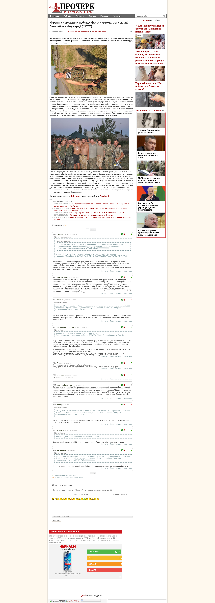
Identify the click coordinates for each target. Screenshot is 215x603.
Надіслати (56, 520)
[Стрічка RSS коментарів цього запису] (66, 225)
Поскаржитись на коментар (121, 271)
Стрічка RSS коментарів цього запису (69, 477)
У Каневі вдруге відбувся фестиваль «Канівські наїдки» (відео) (149, 28)
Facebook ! (105, 196)
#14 (54, 405)
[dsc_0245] (90, 169)
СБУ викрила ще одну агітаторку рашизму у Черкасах (91, 215)
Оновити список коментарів (65, 475)
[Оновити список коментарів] (69, 225)
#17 (54, 363)
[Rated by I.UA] (91, 601)
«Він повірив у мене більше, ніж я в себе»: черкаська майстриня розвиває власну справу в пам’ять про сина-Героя (149, 57)
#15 (54, 385)
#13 (54, 430)
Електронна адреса (119, 494)
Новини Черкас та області (79, 31)
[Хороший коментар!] (122, 234)
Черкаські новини (99, 31)
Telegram (75, 196)
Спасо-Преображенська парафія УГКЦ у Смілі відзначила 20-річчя (96, 213)
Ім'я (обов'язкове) (81, 494)
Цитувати (104, 271)
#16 (54, 375)
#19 (54, 300)
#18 (54, 327)
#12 (54, 450)
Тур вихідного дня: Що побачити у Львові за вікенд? (148, 86)
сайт (60, 43)
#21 (54, 234)
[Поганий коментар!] (124, 234)
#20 (54, 277)
